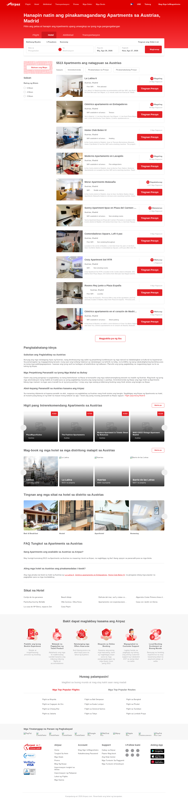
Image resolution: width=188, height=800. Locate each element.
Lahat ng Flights (61, 776)
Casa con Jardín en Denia (146, 602)
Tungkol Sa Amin (61, 753)
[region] (94, 426)
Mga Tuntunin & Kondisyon (113, 764)
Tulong (148, 4)
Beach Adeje (66, 597)
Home (56, 750)
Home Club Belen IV (116, 575)
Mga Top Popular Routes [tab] (122, 689)
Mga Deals (58, 757)
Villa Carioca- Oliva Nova (71, 602)
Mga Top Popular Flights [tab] (66, 689)
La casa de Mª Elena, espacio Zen (38, 607)
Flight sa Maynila (49, 699)
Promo (57, 760)
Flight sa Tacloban (133, 709)
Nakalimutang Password (88, 753)
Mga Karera (59, 780)
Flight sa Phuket (133, 704)
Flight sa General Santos (95, 709)
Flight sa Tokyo (91, 714)
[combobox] (42, 51)
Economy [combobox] (64, 42)
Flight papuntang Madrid (135, 396)
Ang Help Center (108, 757)
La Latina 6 (69, 575)
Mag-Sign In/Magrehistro (88, 750)
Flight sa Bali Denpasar (94, 699)
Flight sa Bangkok (133, 699)
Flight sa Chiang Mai (50, 709)
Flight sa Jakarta (49, 714)
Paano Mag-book (109, 753)
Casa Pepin (66, 607)
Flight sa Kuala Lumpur (94, 704)
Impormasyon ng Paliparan (65, 773)
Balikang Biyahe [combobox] (33, 42)
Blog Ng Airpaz (60, 764)
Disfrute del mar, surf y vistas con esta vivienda (112, 597)
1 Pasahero (51, 42)
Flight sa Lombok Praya (136, 714)
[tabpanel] (94, 704)
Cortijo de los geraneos (33, 597)
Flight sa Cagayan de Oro (52, 704)
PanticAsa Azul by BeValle (34, 602)
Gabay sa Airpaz (108, 750)
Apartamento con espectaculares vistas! (112, 602)
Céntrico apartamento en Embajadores (91, 575)
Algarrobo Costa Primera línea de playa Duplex (150, 597)
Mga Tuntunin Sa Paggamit (113, 760)
